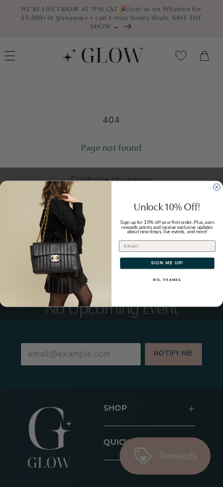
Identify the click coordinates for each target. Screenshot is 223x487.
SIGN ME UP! (167, 263)
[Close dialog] (216, 187)
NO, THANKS (167, 280)
